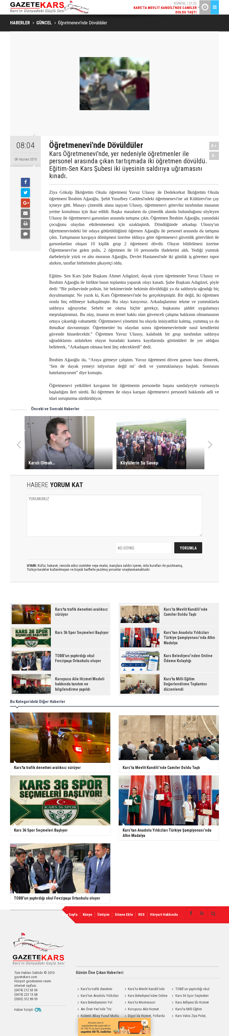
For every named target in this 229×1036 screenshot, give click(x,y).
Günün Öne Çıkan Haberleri (99, 972)
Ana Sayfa (69, 914)
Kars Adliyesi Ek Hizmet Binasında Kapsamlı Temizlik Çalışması (190, 1003)
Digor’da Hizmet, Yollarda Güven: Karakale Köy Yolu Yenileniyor (144, 1016)
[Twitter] (25, 192)
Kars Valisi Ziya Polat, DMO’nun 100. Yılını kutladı (189, 1016)
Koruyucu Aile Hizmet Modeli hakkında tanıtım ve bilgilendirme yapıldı (142, 1010)
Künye (87, 914)
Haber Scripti (23, 1009)
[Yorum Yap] (25, 234)
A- (214, 155)
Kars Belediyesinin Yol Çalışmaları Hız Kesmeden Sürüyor (94, 1003)
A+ (214, 145)
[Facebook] (25, 182)
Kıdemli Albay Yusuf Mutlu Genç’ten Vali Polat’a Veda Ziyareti (97, 1016)
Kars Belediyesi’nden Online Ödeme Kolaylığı (145, 996)
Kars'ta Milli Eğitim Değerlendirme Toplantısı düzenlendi (188, 1010)
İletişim (103, 914)
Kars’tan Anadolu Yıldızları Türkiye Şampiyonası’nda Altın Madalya (97, 996)
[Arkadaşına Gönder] (25, 213)
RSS (141, 914)
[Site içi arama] (213, 913)
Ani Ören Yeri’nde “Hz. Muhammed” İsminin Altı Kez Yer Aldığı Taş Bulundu (96, 1010)
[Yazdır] (25, 223)
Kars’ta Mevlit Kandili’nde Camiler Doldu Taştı (143, 989)
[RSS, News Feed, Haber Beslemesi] (201, 913)
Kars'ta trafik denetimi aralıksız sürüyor (94, 989)
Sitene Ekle (124, 914)
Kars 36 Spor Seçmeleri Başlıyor (189, 996)
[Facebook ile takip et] (190, 913)
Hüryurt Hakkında (164, 914)
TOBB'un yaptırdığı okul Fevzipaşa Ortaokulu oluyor (190, 989)
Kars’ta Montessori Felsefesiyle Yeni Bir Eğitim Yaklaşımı (142, 1003)
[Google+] (25, 203)
